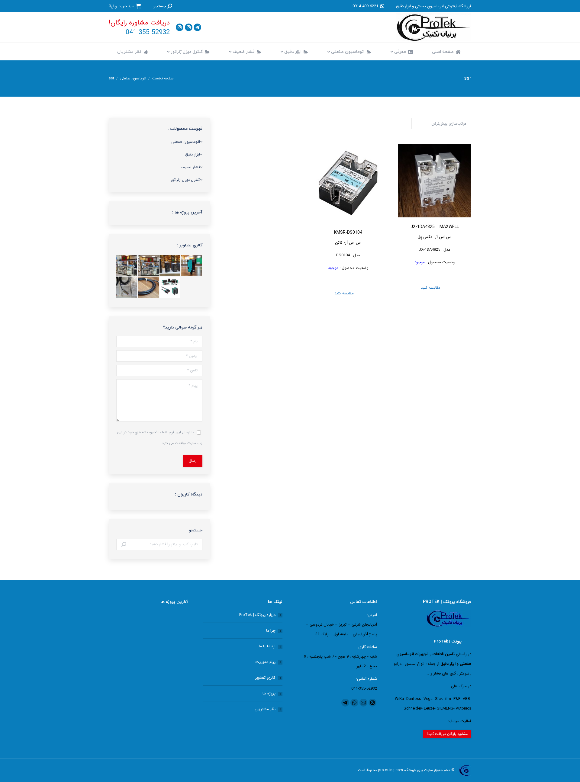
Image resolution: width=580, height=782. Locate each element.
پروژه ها (269, 693)
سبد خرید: (121, 6)
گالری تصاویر (265, 678)
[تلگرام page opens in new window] (197, 27)
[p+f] (170, 287)
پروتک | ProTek (448, 641)
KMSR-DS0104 (348, 233)
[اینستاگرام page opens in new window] (188, 27)
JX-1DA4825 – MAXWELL (435, 227)
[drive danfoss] (170, 266)
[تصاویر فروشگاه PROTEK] (127, 266)
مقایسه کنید (435, 287)
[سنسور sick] (148, 287)
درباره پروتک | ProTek (257, 615)
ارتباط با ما (267, 646)
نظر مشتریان (265, 709)
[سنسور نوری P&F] (191, 266)
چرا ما (271, 630)
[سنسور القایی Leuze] (127, 287)
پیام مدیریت (265, 662)
